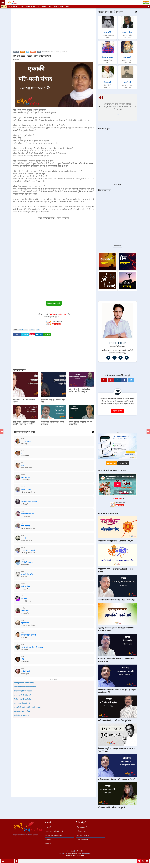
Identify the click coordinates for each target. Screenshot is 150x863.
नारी (28, 51)
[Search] (3, 861)
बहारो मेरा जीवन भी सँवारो (29, 502)
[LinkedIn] (120, 358)
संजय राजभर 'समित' (26, 468)
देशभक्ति (15, 6)
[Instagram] (114, 358)
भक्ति (55, 6)
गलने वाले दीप (25, 477)
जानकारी (44, 6)
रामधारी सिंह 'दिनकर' (27, 540)
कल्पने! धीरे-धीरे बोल (27, 514)
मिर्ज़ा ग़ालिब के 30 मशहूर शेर (21, 715)
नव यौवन (24, 598)
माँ (38, 6)
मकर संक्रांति (25, 526)
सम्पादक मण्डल (49, 839)
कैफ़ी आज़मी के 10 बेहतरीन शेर (22, 699)
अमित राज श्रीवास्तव (117, 343)
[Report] (16, 861)
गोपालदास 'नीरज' (127, 32)
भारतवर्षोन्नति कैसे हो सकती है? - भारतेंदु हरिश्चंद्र (27, 707)
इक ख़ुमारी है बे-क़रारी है (28, 635)
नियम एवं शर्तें (70, 851)
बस (22, 453)
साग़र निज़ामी (127, 82)
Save (33, 334)
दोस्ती (61, 6)
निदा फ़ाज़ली (107, 82)
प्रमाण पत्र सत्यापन (82, 839)
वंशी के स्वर (24, 611)
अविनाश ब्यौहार (25, 480)
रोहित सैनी (24, 637)
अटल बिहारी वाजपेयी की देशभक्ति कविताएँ (25, 687)
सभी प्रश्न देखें (117, 184)
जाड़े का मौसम (25, 586)
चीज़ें (22, 659)
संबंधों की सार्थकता (27, 562)
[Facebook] (108, 358)
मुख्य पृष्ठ (16, 51)
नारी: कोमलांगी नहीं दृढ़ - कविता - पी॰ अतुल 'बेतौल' (115, 720)
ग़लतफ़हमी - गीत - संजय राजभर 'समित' (24, 400)
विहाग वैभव (24, 577)
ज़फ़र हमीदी (107, 32)
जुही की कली (25, 623)
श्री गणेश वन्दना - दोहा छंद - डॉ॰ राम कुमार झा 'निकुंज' (116, 779)
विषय (3, 6)
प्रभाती (23, 538)
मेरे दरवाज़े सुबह (26, 441)
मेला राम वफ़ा (24, 649)
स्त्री (39, 51)
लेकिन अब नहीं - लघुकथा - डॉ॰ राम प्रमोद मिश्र (80, 423)
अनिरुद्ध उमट (25, 661)
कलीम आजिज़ (25, 455)
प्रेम (9, 6)
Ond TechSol (78, 855)
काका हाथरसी (127, 57)
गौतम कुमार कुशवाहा (107, 57)
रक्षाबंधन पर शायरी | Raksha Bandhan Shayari (115, 541)
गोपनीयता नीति (79, 851)
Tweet (26, 334)
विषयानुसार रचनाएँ (82, 827)
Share (17, 334)
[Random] (143, 861)
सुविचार (28, 6)
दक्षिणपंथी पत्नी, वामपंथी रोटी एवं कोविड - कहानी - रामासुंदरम (79, 390)
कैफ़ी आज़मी (24, 504)
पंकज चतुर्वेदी (24, 443)
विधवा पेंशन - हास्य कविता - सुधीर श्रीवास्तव (52, 423)
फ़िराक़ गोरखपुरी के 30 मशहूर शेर (23, 691)
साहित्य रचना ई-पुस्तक (83, 835)
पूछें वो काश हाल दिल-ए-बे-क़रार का (32, 647)
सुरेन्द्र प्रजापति (25, 516)
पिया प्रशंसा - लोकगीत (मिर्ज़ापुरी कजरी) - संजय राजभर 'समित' (24, 423)
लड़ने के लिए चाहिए (27, 574)
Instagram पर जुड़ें (54, 303)
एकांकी (22, 51)
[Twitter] (127, 358)
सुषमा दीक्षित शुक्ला (26, 601)
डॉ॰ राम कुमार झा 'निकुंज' (28, 492)
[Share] (139, 861)
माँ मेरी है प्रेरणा (26, 489)
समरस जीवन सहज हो (28, 550)
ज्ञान (50, 6)
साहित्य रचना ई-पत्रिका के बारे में (54, 831)
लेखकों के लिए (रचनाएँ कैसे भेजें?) (54, 835)
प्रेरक (21, 6)
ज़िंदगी (67, 6)
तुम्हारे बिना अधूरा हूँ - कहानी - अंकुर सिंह (53, 400)
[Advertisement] (53, 23)
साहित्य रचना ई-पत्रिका (74, 853)
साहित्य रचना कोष (81, 831)
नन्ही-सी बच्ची (25, 671)
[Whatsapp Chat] (147, 861)
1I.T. (71, 855)
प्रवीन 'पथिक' (25, 565)
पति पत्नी (33, 51)
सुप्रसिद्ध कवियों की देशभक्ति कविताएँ (24, 683)
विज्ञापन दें (48, 844)
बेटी (34, 6)
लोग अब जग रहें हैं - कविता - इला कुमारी (111, 807)
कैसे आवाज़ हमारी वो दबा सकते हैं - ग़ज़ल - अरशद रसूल (116, 600)
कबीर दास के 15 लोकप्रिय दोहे (22, 703)
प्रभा (22, 465)
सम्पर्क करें (48, 827)
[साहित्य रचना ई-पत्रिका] (12, 2)
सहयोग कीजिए (117, 411)
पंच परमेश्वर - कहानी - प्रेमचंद (22, 711)
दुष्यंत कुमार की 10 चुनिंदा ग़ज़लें (22, 695)
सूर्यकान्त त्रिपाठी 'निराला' (28, 625)
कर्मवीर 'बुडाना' (25, 674)
